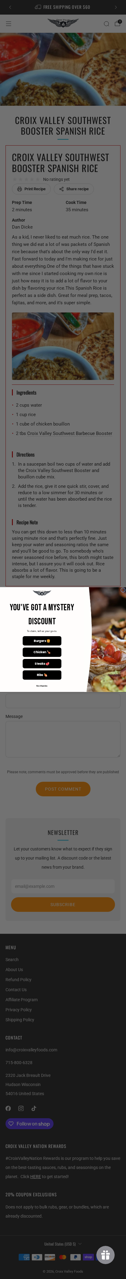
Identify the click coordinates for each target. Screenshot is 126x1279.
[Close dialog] (123, 590)
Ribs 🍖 (42, 675)
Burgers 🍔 (42, 641)
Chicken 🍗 (41, 652)
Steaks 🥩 (42, 663)
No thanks (41, 685)
